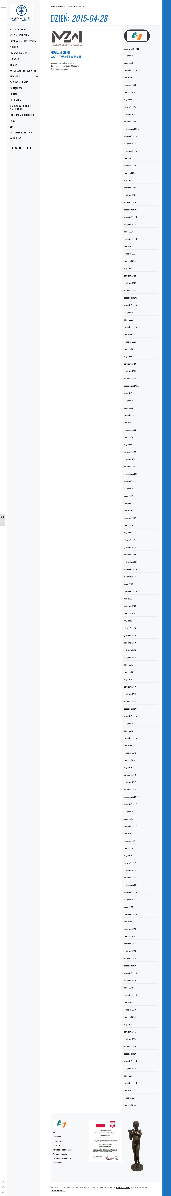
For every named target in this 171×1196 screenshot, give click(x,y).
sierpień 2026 (130, 55)
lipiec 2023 (128, 320)
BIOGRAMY (15, 76)
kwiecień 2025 (130, 166)
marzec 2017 (129, 848)
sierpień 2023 (130, 312)
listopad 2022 (130, 378)
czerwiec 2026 (130, 70)
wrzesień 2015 (130, 973)
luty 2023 (128, 356)
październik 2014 (131, 1054)
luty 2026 (128, 99)
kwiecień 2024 (130, 254)
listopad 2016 (130, 878)
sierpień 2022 (130, 400)
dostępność (16, 88)
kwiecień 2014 (130, 1098)
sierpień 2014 (130, 1068)
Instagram (57, 1141)
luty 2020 (128, 621)
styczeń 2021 (130, 540)
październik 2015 (131, 966)
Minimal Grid (123, 1188)
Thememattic (58, 1190)
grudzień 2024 (130, 195)
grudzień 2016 (130, 870)
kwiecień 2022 (130, 430)
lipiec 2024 (128, 232)
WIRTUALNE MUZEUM (19, 35)
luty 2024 (128, 268)
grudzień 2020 (130, 547)
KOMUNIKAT (15, 138)
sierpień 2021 (130, 489)
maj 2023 (128, 334)
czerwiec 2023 (130, 327)
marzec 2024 (129, 261)
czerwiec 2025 (130, 151)
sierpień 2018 (130, 723)
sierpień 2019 (130, 657)
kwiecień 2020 (130, 606)
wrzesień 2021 (130, 481)
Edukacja (14, 58)
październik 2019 (131, 650)
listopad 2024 (130, 202)
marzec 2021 (129, 525)
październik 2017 (131, 797)
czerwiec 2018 (130, 738)
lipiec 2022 (128, 408)
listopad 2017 (130, 789)
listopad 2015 (130, 958)
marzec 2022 (129, 437)
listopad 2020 (130, 555)
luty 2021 (128, 533)
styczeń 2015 (130, 1032)
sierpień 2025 (130, 144)
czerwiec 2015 (130, 995)
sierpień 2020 (130, 577)
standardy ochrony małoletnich (20, 107)
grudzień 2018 (130, 694)
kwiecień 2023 (130, 342)
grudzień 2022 (130, 371)
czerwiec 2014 (130, 1083)
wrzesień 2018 (130, 716)
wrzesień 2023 (130, 305)
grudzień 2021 (130, 459)
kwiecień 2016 (130, 929)
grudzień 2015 (130, 951)
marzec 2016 (129, 936)
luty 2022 (128, 444)
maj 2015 (128, 1002)
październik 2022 (131, 386)
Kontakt (14, 94)
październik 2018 (131, 709)
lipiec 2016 (128, 907)
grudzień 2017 (130, 782)
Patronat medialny (60, 1154)
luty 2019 (128, 679)
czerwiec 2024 (130, 239)
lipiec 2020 (128, 584)
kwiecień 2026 (130, 85)
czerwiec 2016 (130, 914)
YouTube (56, 1145)
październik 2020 (131, 562)
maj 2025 (128, 158)
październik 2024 (131, 210)
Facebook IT (58, 1163)
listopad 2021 (130, 466)
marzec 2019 (129, 672)
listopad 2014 (130, 1046)
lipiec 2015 (128, 988)
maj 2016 (128, 922)
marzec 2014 (129, 1105)
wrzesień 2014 (130, 1061)
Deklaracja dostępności (22, 115)
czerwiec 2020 (130, 591)
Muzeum (14, 47)
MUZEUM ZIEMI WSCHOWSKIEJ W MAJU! (66, 54)
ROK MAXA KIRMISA (19, 82)
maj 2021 (128, 511)
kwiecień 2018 (130, 753)
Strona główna (18, 29)
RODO (12, 120)
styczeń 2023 (130, 364)
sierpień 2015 (130, 980)
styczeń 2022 (130, 452)
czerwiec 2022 (130, 415)
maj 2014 (128, 1090)
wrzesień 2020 (130, 569)
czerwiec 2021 (130, 503)
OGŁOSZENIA (16, 100)
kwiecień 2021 (130, 518)
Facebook (57, 1137)
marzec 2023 (129, 349)
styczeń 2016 (130, 944)
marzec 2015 (129, 1017)
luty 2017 (128, 855)
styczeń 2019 (130, 687)
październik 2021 (131, 474)
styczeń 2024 (130, 276)
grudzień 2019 (130, 635)
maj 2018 (128, 745)
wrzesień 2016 (130, 892)
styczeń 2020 (130, 628)
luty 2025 (128, 180)
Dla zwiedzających (19, 53)
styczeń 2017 (130, 863)
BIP (11, 126)
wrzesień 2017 (130, 804)
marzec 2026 (129, 92)
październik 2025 (131, 129)
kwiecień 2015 (130, 1010)
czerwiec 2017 (130, 826)
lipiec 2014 (128, 1076)
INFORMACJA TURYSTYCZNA (23, 41)
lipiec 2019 (128, 665)
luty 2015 (128, 1024)
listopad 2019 (130, 643)
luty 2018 (128, 767)
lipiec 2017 (128, 819)
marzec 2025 (129, 173)
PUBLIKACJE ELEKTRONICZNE (23, 70)
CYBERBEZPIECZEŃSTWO (21, 132)
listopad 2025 (130, 122)
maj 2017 (128, 833)
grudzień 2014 (130, 1039)
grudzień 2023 (130, 283)
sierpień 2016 (130, 900)
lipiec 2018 (128, 731)
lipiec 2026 (128, 63)
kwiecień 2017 (130, 841)
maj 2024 (128, 246)
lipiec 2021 (128, 496)
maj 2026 (128, 77)
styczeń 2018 (130, 775)
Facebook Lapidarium (62, 1158)
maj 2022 (128, 422)
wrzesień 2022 (130, 393)
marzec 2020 (129, 613)
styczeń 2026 (130, 107)
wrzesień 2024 (130, 217)
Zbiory (13, 64)
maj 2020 (128, 599)
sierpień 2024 (130, 224)
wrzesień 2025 (130, 136)
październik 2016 (131, 885)
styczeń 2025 (130, 188)
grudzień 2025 (130, 114)
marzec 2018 (129, 760)
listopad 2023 (130, 290)
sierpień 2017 (130, 811)
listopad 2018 (130, 701)
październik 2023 (131, 298)
